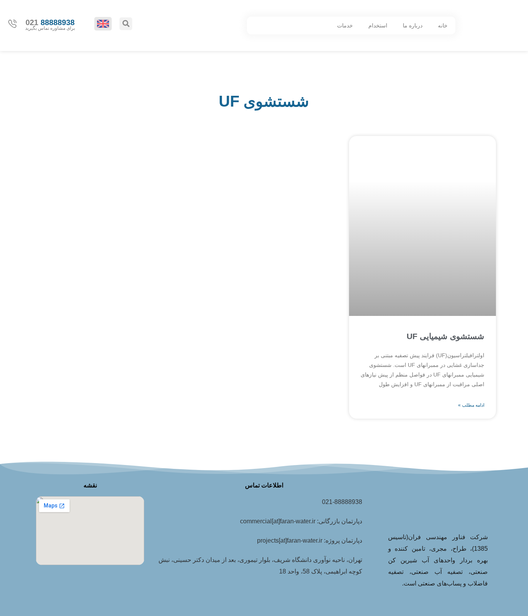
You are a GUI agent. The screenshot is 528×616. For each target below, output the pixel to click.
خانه (443, 25)
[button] (125, 23)
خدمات (345, 25)
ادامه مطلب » (471, 405)
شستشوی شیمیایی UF (445, 336)
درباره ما (412, 25)
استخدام (377, 25)
